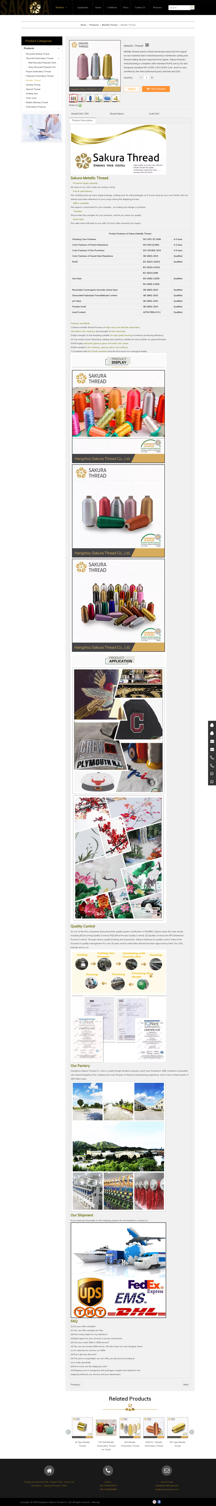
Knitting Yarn (32, 93)
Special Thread (33, 89)
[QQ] (212, 724)
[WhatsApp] (212, 773)
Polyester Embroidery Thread (39, 76)
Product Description (82, 120)
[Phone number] (212, 757)
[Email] (212, 741)
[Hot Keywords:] (192, 7)
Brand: (113, 113)
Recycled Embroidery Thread (39, 58)
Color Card (31, 98)
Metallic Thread (33, 80)
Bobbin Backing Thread (37, 102)
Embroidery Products (36, 107)
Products (29, 48)
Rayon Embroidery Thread (38, 71)
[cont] (41, 128)
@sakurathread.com (168, 1485)
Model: (74, 113)
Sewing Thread (33, 85)
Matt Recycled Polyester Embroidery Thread (45, 62)
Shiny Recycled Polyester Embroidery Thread (45, 67)
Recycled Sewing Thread (37, 54)
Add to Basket (158, 89)
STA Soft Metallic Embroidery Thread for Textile (106, 1446)
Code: (152, 113)
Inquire (131, 89)
